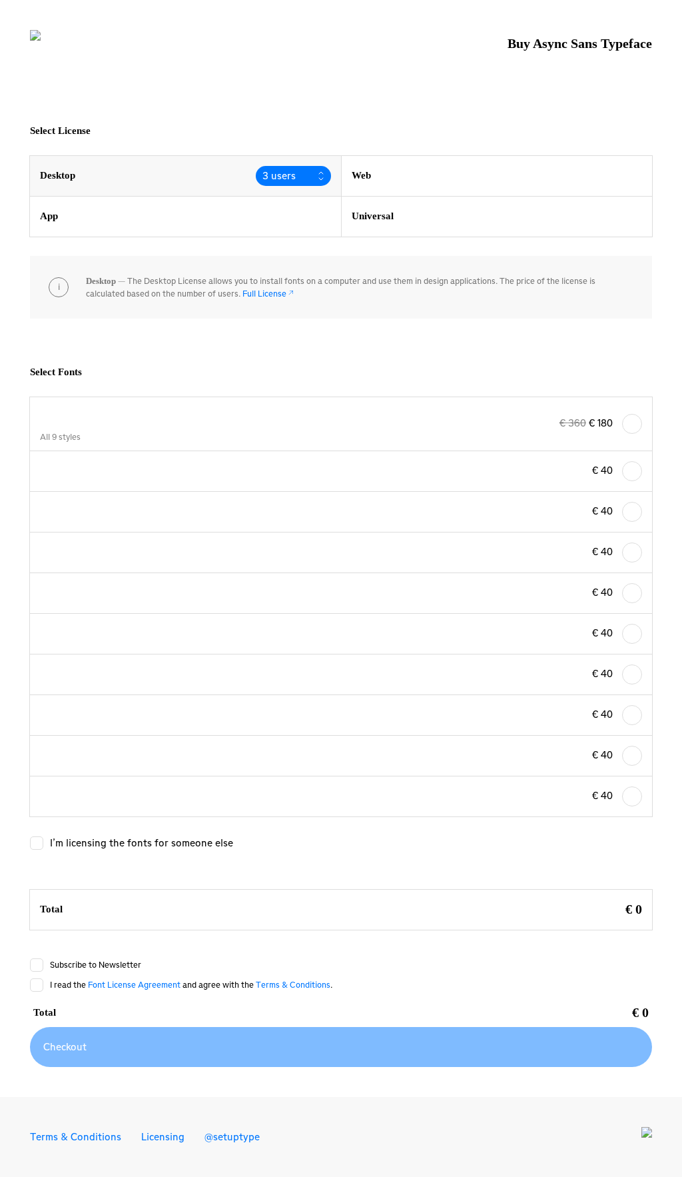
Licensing (162, 1137)
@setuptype (232, 1137)
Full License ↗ (268, 294)
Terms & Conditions (293, 985)
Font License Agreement (134, 985)
